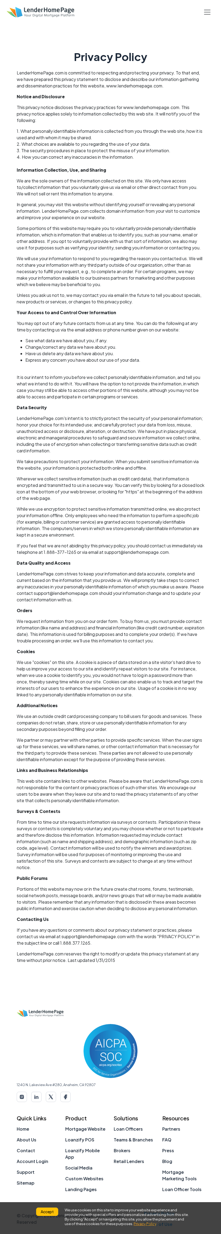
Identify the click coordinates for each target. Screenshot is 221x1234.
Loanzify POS (79, 1140)
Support (25, 1172)
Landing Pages (81, 1189)
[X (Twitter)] (51, 1097)
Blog (167, 1161)
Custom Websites (84, 1178)
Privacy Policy (145, 1224)
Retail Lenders (129, 1161)
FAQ (166, 1140)
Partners (171, 1129)
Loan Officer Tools (182, 1189)
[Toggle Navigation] (207, 12)
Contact (26, 1150)
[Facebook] (65, 1097)
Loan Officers (128, 1129)
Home (23, 1129)
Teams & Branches (133, 1140)
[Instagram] (22, 1097)
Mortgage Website (85, 1129)
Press (168, 1150)
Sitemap (25, 1183)
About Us (26, 1140)
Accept (47, 1211)
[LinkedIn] (36, 1097)
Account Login (32, 1161)
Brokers (122, 1150)
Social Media (78, 1168)
